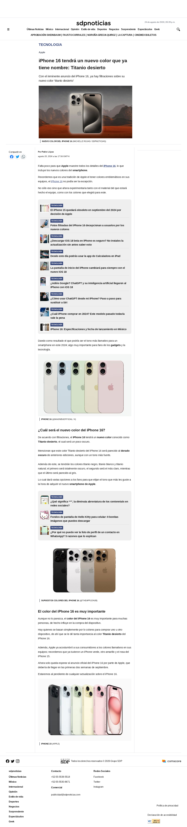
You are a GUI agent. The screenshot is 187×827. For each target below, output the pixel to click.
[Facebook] (12, 156)
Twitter (97, 782)
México (49, 29)
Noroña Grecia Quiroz (101, 35)
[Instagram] (17, 761)
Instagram (98, 787)
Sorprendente (128, 29)
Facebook (99, 777)
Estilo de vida (88, 29)
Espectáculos (145, 29)
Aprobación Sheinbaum (46, 35)
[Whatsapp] (23, 156)
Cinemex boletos (145, 35)
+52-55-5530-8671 (60, 782)
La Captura (125, 35)
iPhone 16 (57, 181)
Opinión (75, 29)
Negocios (114, 29)
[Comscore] (171, 761)
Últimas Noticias (35, 29)
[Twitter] (17, 156)
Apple (42, 52)
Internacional (62, 29)
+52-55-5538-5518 (60, 777)
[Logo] (93, 23)
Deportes (102, 29)
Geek (157, 29)
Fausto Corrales (74, 35)
